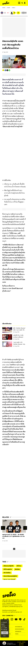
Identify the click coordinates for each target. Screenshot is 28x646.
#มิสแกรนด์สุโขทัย (9, 566)
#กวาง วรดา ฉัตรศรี (9, 579)
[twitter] (7, 70)
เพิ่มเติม (5, 629)
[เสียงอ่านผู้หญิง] (13, 12)
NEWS (8, 7)
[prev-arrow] (3, 528)
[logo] (5, 3)
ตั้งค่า (4, 635)
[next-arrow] (25, 528)
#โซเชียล (17, 569)
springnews (18, 631)
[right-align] (21, 3)
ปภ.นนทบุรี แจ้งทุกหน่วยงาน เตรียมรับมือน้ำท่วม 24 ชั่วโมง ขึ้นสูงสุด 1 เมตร (14, 201)
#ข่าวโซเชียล (7, 573)
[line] (9, 70)
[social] (12, 619)
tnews (16, 634)
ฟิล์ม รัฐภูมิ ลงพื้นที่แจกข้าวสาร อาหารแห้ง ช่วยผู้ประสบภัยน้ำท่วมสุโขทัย (14, 192)
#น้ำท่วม (19, 566)
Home (3, 7)
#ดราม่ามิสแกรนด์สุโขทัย (10, 576)
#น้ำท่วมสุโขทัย (8, 569)
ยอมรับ (4, 632)
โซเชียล (13, 7)
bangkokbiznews (19, 629)
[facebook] (5, 70)
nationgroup (18, 626)
